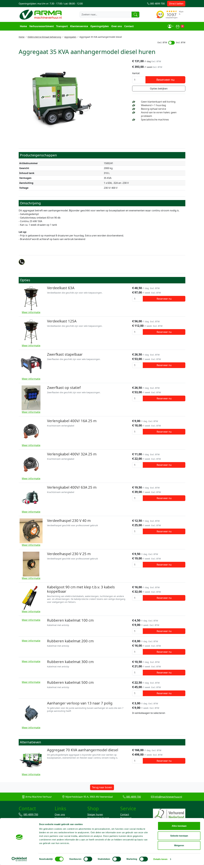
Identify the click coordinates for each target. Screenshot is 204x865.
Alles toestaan (179, 826)
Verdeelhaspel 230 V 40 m (69, 520)
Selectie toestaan (179, 835)
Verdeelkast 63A (60, 287)
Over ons (116, 26)
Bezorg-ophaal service (153, 108)
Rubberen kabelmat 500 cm (70, 682)
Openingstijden (99, 26)
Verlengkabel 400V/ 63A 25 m (71, 487)
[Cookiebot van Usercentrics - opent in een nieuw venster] (19, 859)
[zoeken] (135, 14)
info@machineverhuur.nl (168, 796)
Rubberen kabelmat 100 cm (70, 620)
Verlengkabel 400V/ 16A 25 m (71, 420)
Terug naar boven (102, 787)
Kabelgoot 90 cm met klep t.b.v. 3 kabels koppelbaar (81, 589)
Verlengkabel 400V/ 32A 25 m (71, 454)
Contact (129, 26)
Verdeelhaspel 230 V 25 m (69, 553)
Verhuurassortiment (41, 26)
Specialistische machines (155, 119)
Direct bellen (176, 3)
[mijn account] (171, 26)
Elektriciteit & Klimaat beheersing (44, 36)
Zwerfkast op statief (64, 387)
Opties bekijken (159, 88)
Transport (62, 26)
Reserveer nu (165, 80)
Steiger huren (95, 814)
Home (23, 26)
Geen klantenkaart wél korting (158, 101)
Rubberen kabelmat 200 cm (70, 640)
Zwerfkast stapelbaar (65, 354)
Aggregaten (70, 36)
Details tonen (160, 859)
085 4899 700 (133, 796)
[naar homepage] (41, 14)
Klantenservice (79, 26)
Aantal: (136, 73)
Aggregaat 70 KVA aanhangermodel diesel (82, 749)
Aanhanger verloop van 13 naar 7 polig (79, 703)
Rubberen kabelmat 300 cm (70, 661)
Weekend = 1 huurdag (153, 105)
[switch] (88, 859)
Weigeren (179, 845)
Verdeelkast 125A (61, 321)
